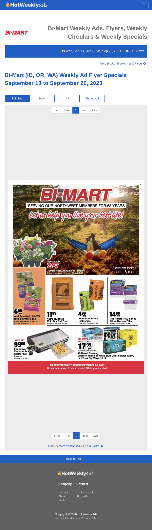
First (56, 110)
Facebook (87, 492)
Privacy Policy (89, 518)
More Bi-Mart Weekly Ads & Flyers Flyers (74, 445)
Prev (67, 110)
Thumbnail (92, 98)
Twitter (84, 496)
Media (62, 500)
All (67, 98)
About (62, 496)
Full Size (17, 98)
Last (95, 110)
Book (42, 98)
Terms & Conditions (66, 518)
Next (84, 110)
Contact (63, 492)
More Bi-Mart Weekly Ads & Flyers (121, 63)
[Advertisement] (76, 148)
